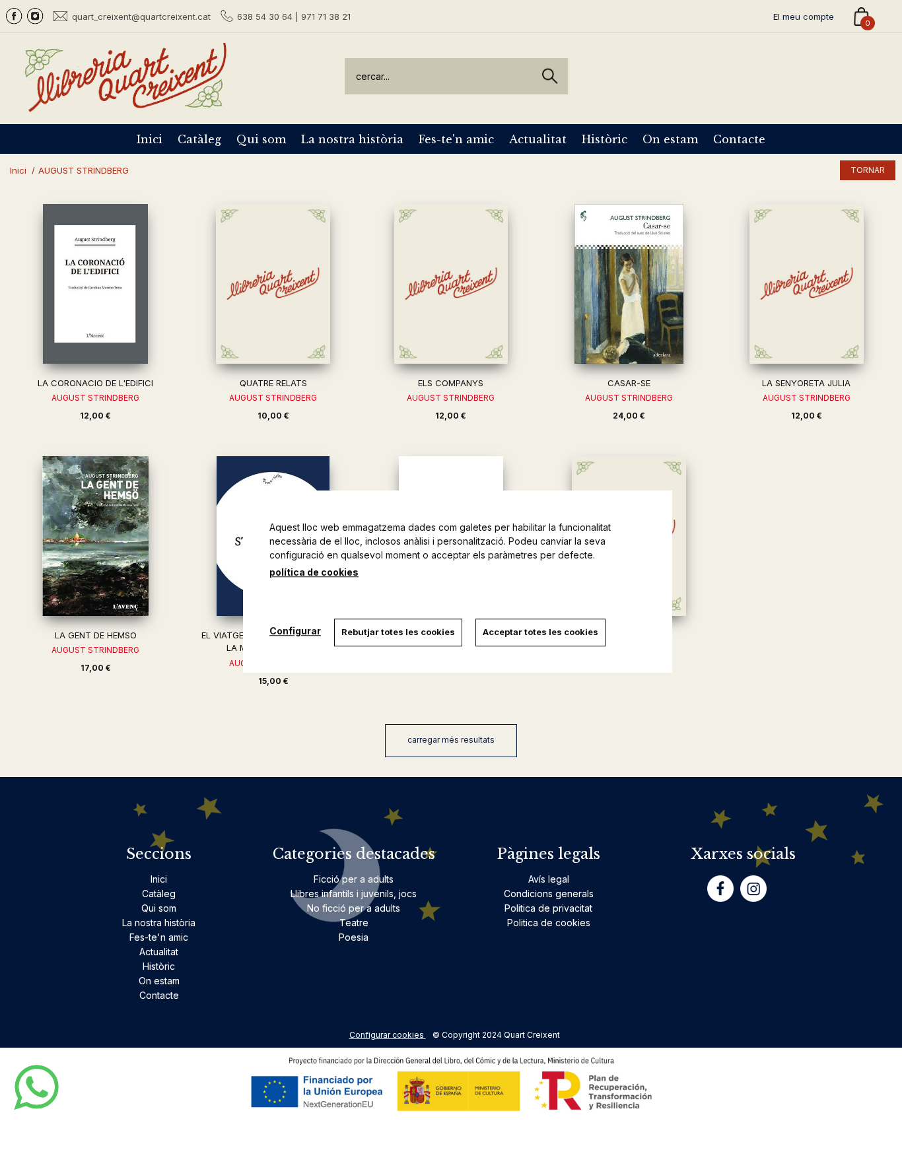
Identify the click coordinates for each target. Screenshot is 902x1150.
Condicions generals (549, 893)
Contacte (739, 139)
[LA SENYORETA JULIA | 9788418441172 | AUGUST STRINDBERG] (806, 284)
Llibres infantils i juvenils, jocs (354, 893)
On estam (670, 139)
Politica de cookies (548, 922)
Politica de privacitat (548, 908)
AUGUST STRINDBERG (95, 398)
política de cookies (314, 572)
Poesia (353, 937)
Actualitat (538, 139)
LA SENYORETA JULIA (806, 383)
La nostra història (352, 139)
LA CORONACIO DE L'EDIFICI (95, 383)
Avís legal (548, 879)
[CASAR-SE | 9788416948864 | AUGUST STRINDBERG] (629, 284)
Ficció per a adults (354, 879)
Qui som (261, 139)
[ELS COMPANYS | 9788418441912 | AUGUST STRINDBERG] (450, 284)
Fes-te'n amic (456, 139)
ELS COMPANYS (450, 383)
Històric (604, 139)
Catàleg (199, 139)
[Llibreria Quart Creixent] (125, 104)
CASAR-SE (628, 383)
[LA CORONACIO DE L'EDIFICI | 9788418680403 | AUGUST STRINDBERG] (95, 284)
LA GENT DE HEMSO (96, 635)
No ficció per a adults (353, 908)
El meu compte (803, 16)
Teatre (353, 922)
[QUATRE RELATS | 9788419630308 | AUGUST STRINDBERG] (273, 284)
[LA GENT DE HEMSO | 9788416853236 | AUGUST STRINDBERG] (95, 536)
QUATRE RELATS (273, 383)
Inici (149, 139)
